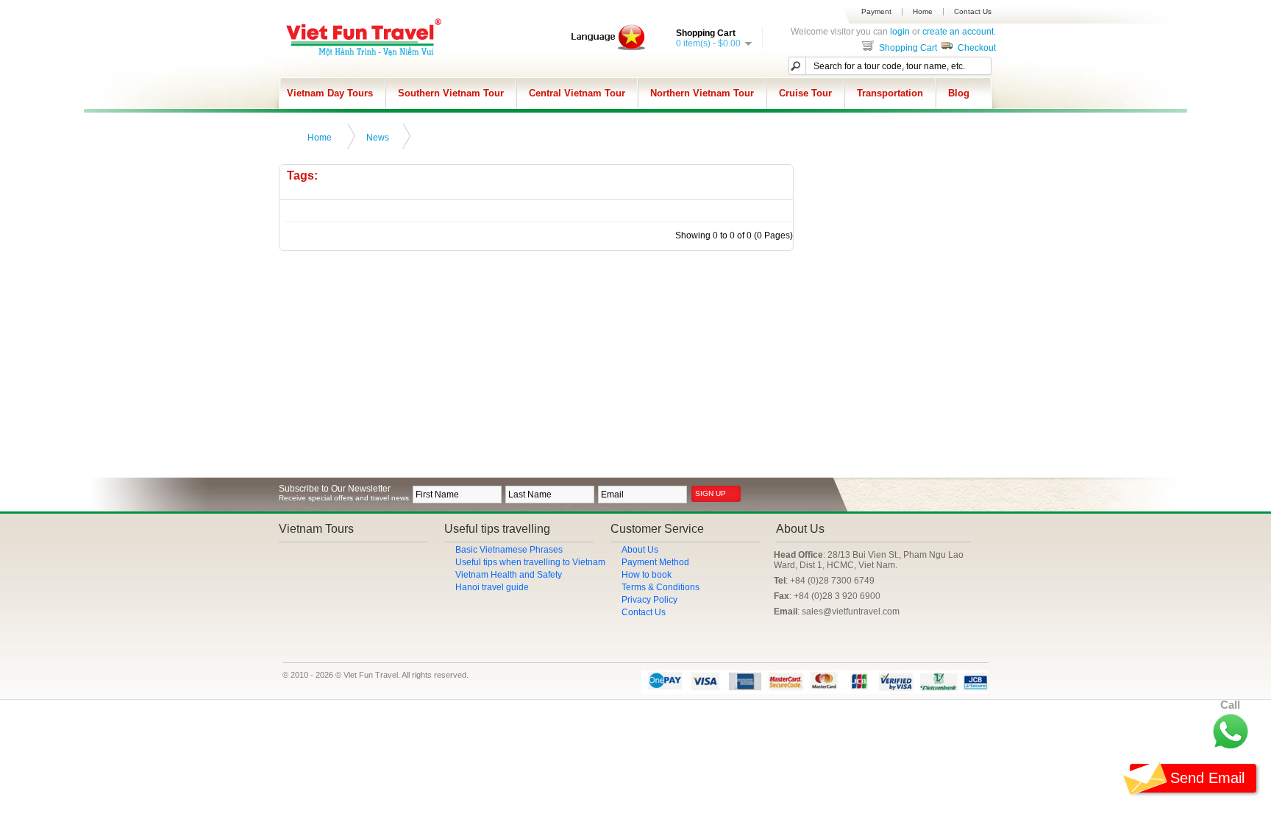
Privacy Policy (649, 600)
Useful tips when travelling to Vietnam (530, 562)
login (900, 31)
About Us (640, 550)
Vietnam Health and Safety (508, 575)
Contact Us (972, 11)
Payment (876, 11)
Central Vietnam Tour (577, 93)
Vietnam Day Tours (330, 93)
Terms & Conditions (660, 587)
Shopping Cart (907, 48)
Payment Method (655, 562)
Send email (1207, 778)
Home (923, 11)
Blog (958, 93)
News (377, 137)
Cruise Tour (805, 93)
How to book (647, 575)
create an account (958, 31)
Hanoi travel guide (492, 587)
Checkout (975, 48)
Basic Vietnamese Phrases (509, 550)
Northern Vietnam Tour (702, 93)
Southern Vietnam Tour (451, 93)
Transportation (890, 93)
